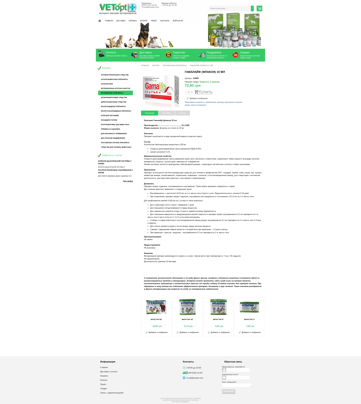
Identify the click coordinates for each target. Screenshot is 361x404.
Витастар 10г (187, 319)
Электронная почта (230, 374)
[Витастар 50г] (156, 307)
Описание (149, 113)
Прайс (154, 21)
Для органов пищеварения (113, 138)
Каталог (144, 21)
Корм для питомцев (110, 115)
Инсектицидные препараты (113, 106)
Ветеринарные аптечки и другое (115, 88)
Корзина (133, 21)
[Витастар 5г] (218, 307)
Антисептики (107, 84)
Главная (109, 21)
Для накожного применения (114, 133)
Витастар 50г (156, 319)
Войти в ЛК (178, 21)
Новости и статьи (112, 155)
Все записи (128, 181)
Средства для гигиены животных (116, 147)
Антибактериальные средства (115, 75)
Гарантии (179, 52)
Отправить (228, 391)
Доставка (120, 21)
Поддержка (214, 52)
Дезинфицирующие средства (114, 97)
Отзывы (182, 113)
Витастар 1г (249, 319)
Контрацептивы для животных (115, 124)
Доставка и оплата (108, 371)
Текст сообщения (229, 382)
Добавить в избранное (199, 98)
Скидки (244, 52)
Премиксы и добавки (110, 129)
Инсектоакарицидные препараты (116, 111)
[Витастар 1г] (249, 307)
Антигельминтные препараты (114, 79)
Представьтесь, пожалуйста (233, 367)
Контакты (165, 21)
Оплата (111, 52)
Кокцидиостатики (109, 120)
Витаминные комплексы (175, 66)
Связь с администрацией (111, 393)
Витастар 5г (218, 319)
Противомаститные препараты (115, 142)
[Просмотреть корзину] (259, 8)
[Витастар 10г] (187, 307)
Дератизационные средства (113, 102)
